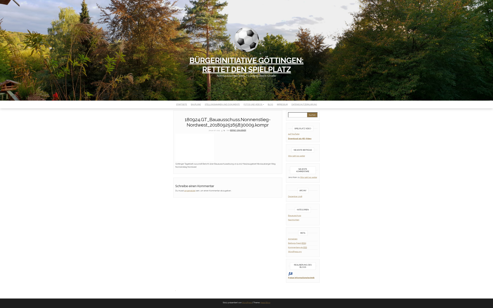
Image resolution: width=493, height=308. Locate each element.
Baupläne (196, 104)
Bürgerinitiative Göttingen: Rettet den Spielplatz (246, 65)
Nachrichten (293, 220)
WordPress (247, 302)
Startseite (181, 104)
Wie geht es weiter (296, 156)
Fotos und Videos (253, 104)
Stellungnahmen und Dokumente (222, 104)
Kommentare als (297, 247)
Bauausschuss (294, 215)
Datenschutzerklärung (304, 104)
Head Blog (265, 302)
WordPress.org (295, 252)
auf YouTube (293, 134)
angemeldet (189, 191)
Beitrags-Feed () (297, 243)
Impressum (282, 104)
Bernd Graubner (238, 130)
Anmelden (292, 239)
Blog (270, 104)
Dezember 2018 (295, 196)
